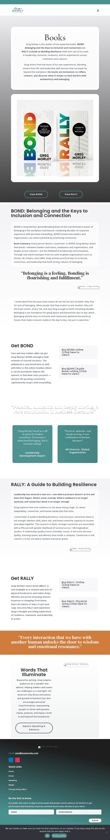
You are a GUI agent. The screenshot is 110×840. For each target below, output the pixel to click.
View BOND (36, 194)
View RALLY (71, 194)
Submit (95, 820)
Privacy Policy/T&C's (18, 789)
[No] (106, 832)
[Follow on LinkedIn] (11, 760)
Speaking (13, 780)
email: (12, 753)
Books (11, 776)
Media (11, 785)
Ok (47, 836)
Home (11, 771)
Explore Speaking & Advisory (34, 728)
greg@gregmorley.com (26, 753)
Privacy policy (59, 836)
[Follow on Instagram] (17, 760)
